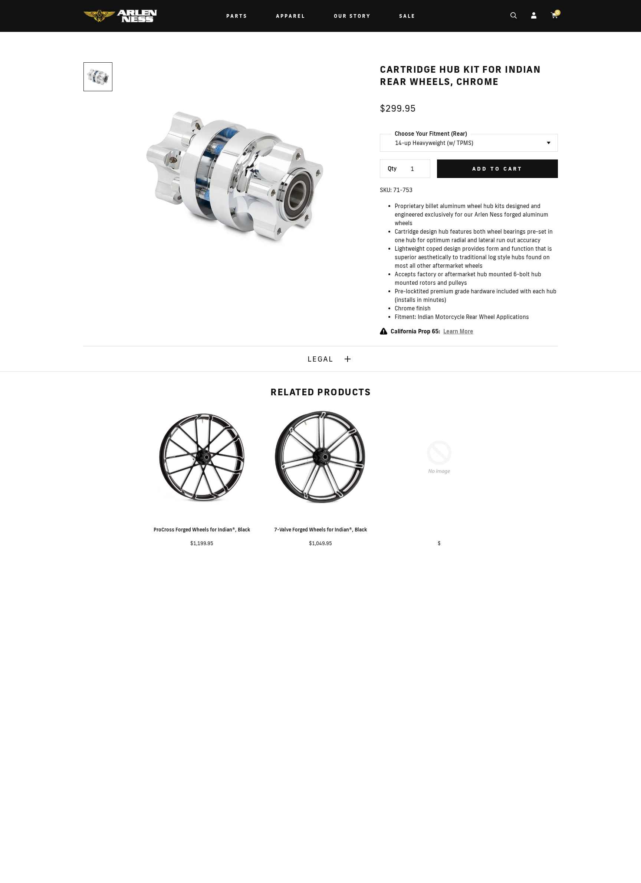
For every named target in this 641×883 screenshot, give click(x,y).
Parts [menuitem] (236, 16)
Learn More (458, 331)
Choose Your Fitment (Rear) (431, 133)
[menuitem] (120, 17)
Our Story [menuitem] (352, 16)
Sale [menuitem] (407, 16)
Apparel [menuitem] (290, 16)
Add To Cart (497, 168)
